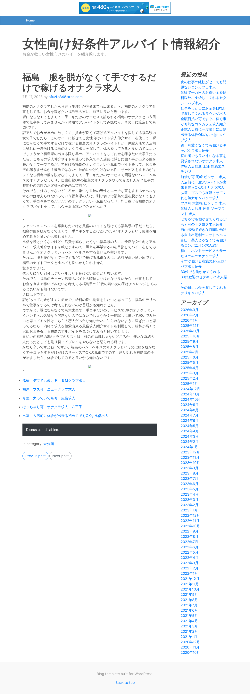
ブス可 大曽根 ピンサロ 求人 (203, 203)
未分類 (48, 444)
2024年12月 (190, 389)
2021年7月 (189, 605)
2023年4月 (190, 494)
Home (30, 20)
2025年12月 (190, 326)
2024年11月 (190, 394)
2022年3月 (189, 563)
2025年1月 (189, 384)
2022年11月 (190, 521)
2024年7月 (189, 415)
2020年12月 (190, 642)
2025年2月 (189, 378)
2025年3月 (189, 373)
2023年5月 (189, 489)
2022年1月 (189, 573)
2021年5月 (189, 616)
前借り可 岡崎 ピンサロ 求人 (203, 177)
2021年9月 (189, 594)
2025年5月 (189, 362)
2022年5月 (189, 552)
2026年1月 (189, 320)
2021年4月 (189, 621)
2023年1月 (189, 510)
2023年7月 (189, 478)
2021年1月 (189, 637)
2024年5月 (190, 426)
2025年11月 (190, 331)
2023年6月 (189, 484)
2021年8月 (189, 600)
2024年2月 (190, 442)
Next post (60, 456)
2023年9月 (189, 468)
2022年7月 (189, 542)
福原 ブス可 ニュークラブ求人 (48, 389)
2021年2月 (189, 631)
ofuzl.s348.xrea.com (66, 97)
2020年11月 (190, 647)
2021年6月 (189, 610)
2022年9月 (189, 531)
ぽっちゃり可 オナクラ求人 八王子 (52, 407)
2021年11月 (190, 584)
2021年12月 (190, 579)
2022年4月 (190, 558)
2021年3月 (189, 626)
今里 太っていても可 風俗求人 (48, 398)
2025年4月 (190, 368)
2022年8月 (189, 536)
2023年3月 (189, 500)
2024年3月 (190, 436)
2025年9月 (189, 341)
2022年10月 (190, 526)
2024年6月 (190, 420)
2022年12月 (190, 515)
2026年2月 (189, 315)
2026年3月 (189, 310)
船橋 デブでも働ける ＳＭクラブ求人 (54, 380)
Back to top (125, 683)
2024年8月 (190, 410)
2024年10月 (190, 399)
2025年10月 (190, 336)
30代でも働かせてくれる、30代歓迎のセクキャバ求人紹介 (204, 277)
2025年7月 (189, 352)
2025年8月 (189, 347)
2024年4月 (190, 431)
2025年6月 (189, 357)
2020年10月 (190, 652)
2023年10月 (190, 463)
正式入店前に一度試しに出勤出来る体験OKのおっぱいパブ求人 (203, 134)
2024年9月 (190, 405)
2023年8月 (189, 473)
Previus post (35, 456)
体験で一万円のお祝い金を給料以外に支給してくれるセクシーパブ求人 (203, 97)
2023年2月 (189, 505)
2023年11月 (190, 457)
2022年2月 (189, 568)
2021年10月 (190, 589)
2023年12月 (190, 452)
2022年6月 (189, 547)
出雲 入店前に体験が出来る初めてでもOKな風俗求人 (65, 416)
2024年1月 (189, 447)
